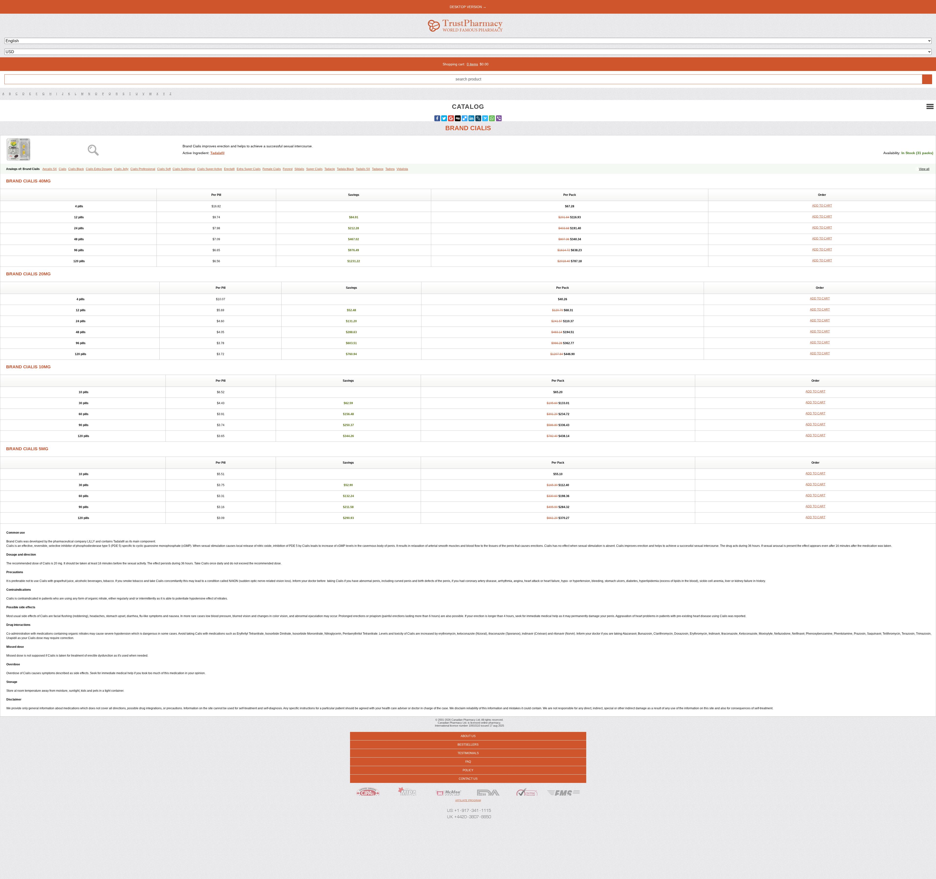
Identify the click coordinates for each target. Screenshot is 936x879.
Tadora (390, 169)
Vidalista (402, 169)
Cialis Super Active (209, 169)
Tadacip (329, 169)
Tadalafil (217, 153)
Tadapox (377, 169)
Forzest (287, 169)
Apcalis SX (49, 169)
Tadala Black (345, 169)
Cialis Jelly (121, 169)
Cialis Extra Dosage (99, 169)
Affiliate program (468, 800)
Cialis (62, 169)
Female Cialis (272, 169)
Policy (468, 770)
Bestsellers (468, 744)
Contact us (468, 778)
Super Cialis (314, 169)
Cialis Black (76, 169)
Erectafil (229, 169)
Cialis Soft (164, 169)
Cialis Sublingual (184, 169)
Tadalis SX (363, 169)
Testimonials (468, 753)
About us (468, 736)
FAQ (468, 761)
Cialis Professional (142, 169)
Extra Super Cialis (249, 169)
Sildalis (299, 169)
